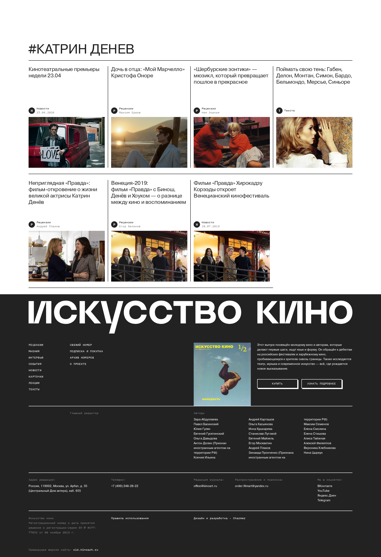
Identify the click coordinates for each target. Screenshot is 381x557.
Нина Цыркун (313, 453)
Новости (43, 108)
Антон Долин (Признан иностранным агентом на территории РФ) (212, 448)
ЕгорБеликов (129, 226)
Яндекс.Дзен (327, 496)
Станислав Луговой (262, 434)
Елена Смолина (315, 429)
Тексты (289, 110)
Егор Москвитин (260, 443)
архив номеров (82, 357)
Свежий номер (81, 344)
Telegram (324, 500)
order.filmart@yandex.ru (251, 486)
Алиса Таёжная (314, 438)
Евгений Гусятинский (209, 434)
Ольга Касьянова (261, 424)
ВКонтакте (325, 486)
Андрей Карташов (261, 419)
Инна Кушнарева (260, 429)
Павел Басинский (206, 424)
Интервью (36, 357)
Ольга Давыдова (205, 438)
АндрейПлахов (48, 226)
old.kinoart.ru (85, 549)
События (35, 363)
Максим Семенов (316, 424)
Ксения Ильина (204, 457)
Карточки (36, 376)
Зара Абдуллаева (206, 419)
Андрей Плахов (259, 448)
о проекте (78, 363)
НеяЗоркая (210, 112)
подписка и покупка (86, 351)
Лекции (34, 383)
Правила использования (130, 518)
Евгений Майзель (261, 438)
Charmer (239, 518)
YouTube (324, 491)
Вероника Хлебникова (320, 448)
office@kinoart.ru (205, 486)
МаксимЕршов (129, 112)
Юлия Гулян (202, 429)
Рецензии (126, 108)
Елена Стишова (315, 434)
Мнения (34, 351)
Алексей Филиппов (317, 443)
